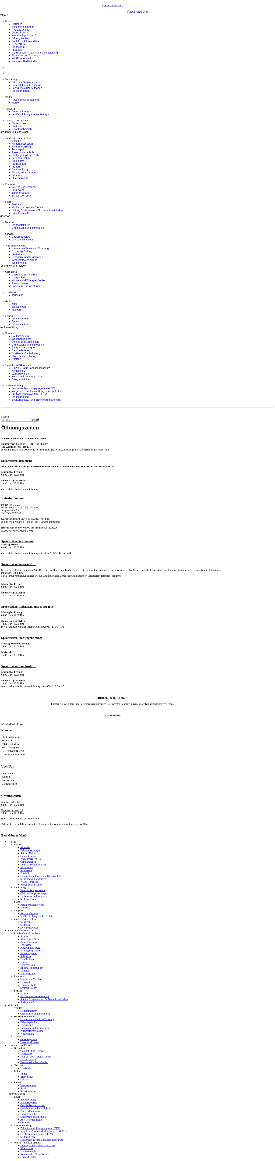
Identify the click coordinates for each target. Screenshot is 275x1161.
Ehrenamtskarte (20, 192)
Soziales (16, 204)
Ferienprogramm (21, 158)
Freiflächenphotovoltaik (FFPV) (29, 394)
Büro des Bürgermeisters (26, 82)
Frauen (16, 166)
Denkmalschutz (20, 350)
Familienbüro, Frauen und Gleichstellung (35, 52)
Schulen (16, 140)
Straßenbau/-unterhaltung (26, 353)
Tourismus (17, 295)
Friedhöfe (17, 49)
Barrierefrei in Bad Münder (26, 286)
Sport (15, 321)
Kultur (15, 304)
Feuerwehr (18, 190)
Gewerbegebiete (21, 236)
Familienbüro (19, 163)
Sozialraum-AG (20, 213)
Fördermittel (18, 254)
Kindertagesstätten (22, 143)
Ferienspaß (18, 149)
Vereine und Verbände (24, 187)
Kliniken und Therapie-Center (28, 280)
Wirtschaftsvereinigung (24, 260)
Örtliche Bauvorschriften (25, 341)
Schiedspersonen (22, 195)
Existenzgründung (22, 251)
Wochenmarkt (19, 262)
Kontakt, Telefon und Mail (26, 41)
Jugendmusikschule (23, 152)
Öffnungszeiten (20, 38)
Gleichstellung (20, 169)
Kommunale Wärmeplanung (27, 376)
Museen (16, 309)
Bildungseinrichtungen (24, 172)
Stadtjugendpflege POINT (26, 155)
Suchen (5, 416)
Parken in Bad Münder (24, 61)
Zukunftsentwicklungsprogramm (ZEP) (33, 388)
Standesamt (18, 47)
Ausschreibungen (22, 111)
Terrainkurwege (20, 283)
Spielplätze (18, 161)
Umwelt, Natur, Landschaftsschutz (31, 368)
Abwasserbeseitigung (24, 356)
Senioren (17, 175)
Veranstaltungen (21, 318)
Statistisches (19, 123)
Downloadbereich (22, 129)
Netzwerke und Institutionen (27, 257)
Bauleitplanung (20, 336)
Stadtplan (17, 126)
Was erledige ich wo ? (24, 35)
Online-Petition (20, 32)
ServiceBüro (19, 44)
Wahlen (16, 102)
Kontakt (6, 776)
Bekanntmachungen (23, 26)
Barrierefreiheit (9, 783)
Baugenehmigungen (23, 347)
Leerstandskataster (22, 239)
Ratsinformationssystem (25, 99)
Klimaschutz (18, 370)
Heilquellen (18, 277)
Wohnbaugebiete (21, 339)
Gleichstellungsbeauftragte (27, 85)
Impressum (7, 773)
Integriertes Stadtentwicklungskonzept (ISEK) (37, 391)
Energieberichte (21, 379)
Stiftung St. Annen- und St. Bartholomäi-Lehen (37, 210)
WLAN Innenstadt (22, 58)
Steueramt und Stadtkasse (26, 55)
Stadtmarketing (20, 397)
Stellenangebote (21, 90)
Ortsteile (16, 359)
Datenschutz (8, 780)
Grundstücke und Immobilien (28, 227)
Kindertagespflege (22, 146)
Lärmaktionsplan (21, 373)
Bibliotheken (19, 306)
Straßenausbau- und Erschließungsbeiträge (36, 399)
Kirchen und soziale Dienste (27, 207)
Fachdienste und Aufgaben (27, 88)
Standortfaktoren (21, 225)
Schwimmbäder (20, 324)
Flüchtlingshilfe (20, 178)
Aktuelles (17, 24)
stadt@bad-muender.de (13, 754)
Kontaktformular (112, 715)
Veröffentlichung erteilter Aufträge (30, 114)
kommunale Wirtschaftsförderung (30, 248)
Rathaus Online (20, 29)
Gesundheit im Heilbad (25, 274)
